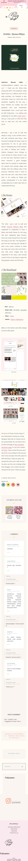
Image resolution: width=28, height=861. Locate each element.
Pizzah (9, 589)
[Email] (18, 485)
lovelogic (18, 860)
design (14, 37)
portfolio (18, 37)
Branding (10, 37)
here (5, 450)
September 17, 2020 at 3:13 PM (12, 684)
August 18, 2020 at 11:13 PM (12, 580)
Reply (8, 552)
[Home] (14, 17)
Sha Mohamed (11, 663)
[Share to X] (8, 485)
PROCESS (14, 829)
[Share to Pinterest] (13, 485)
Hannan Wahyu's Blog (15, 227)
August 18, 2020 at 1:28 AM (13, 562)
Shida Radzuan (11, 561)
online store (21, 116)
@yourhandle (19, 2)
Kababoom (19, 319)
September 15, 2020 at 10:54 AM (13, 654)
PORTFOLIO (14, 833)
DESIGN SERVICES (14, 827)
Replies (8, 576)
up (13, 858)
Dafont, (13, 319)
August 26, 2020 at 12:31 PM (12, 621)
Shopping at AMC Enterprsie (14, 734)
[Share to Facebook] (3, 485)
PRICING (14, 831)
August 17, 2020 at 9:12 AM (13, 546)
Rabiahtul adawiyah (12, 544)
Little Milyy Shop (11, 579)
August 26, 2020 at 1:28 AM (13, 591)
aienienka (10, 632)
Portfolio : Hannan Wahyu (14, 34)
